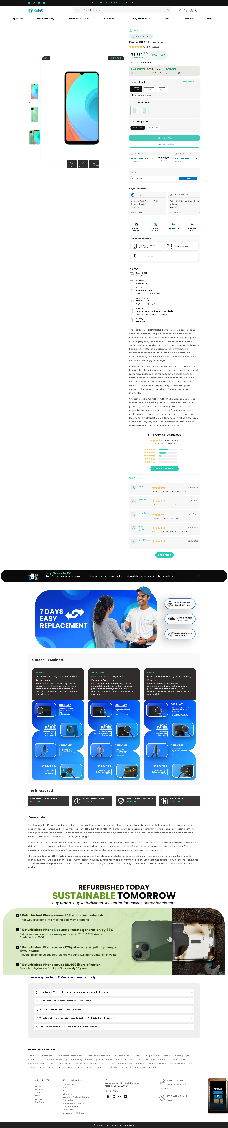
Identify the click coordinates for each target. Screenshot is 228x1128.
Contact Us (69, 1084)
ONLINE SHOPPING (43, 1080)
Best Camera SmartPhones (70, 1056)
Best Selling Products (98, 1056)
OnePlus (162, 1059)
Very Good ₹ (149, 89)
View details (188, 82)
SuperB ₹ (163, 89)
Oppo (174, 1059)
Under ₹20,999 (175, 1063)
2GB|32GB (139, 128)
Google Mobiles (152, 1056)
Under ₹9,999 (103, 1067)
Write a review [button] (164, 468)
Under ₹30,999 (47, 1067)
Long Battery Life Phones (82, 1059)
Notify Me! (166, 138)
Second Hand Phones (86, 1063)
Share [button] (135, 30)
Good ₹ (137, 89)
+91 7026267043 (121, 1086)
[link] (114, 927)
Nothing (150, 1059)
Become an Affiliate (73, 1113)
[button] (136, 47)
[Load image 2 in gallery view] (34, 114)
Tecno (104, 1063)
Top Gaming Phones (121, 1063)
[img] (158, 488)
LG (41, 1059)
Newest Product (124, 1059)
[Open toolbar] (180, 10)
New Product (105, 1059)
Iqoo (187, 1056)
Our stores (68, 1109)
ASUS (37, 1095)
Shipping (67, 1094)
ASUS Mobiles (45, 1056)
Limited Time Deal (55, 1059)
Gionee (137, 1056)
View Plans (171, 69)
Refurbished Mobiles (61, 1063)
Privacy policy (70, 1106)
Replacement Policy (73, 1103)
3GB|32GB (155, 128)
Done (188, 178)
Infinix (177, 1056)
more (86, 801)
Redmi (43, 1063)
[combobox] (122, 10)
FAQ (65, 1087)
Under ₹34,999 (66, 1067)
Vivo (116, 1067)
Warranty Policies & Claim (76, 1097)
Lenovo (32, 1059)
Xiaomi (125, 1067)
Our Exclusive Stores (143, 1067)
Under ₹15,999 (156, 1063)
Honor (167, 1056)
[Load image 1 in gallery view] (34, 91)
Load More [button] (164, 555)
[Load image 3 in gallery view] (34, 137)
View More (135, 207)
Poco (183, 1059)
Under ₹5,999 (85, 1067)
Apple (31, 1056)
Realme (32, 1063)
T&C (65, 1090)
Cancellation (69, 1100)
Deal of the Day (122, 1056)
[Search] (168, 10)
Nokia (139, 1059)
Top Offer (140, 1063)
